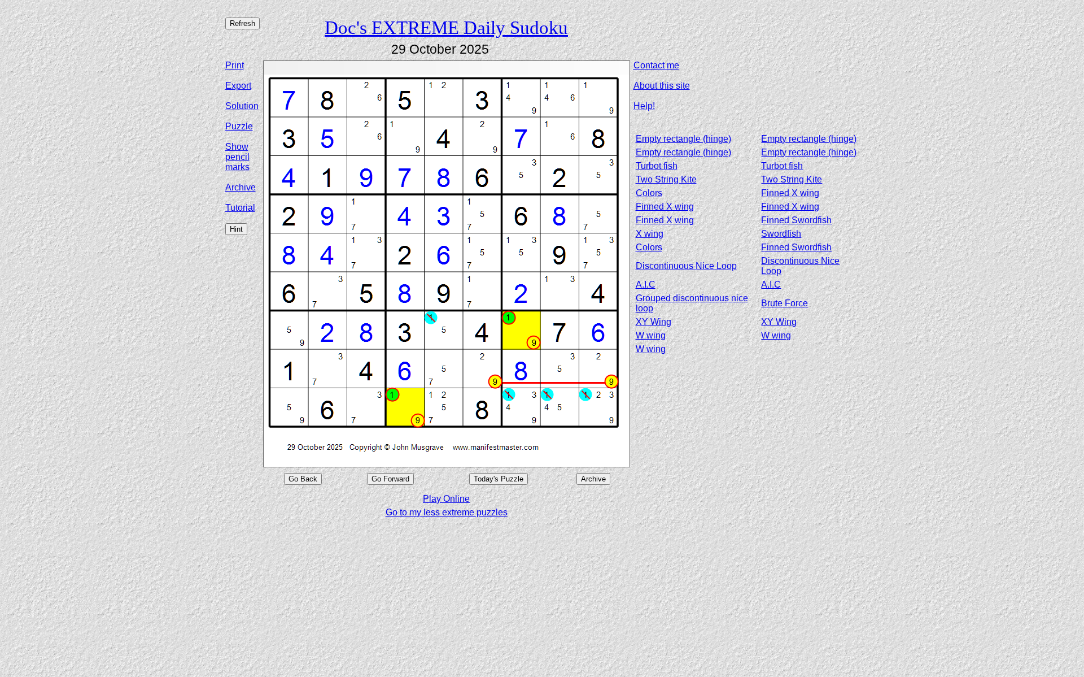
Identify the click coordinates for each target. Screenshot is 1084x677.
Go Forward (390, 479)
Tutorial (240, 207)
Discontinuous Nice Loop (686, 266)
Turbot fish (657, 166)
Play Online (446, 499)
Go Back (303, 479)
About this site (661, 85)
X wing (649, 233)
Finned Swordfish (796, 220)
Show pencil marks (237, 157)
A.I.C (645, 284)
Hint (236, 229)
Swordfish (781, 233)
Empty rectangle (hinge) (683, 139)
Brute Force (784, 303)
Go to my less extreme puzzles (447, 512)
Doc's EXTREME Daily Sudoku (446, 27)
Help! (644, 106)
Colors (649, 193)
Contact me (656, 65)
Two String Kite (666, 179)
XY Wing (653, 322)
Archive (240, 187)
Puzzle (239, 126)
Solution (242, 106)
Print (234, 65)
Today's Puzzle (498, 479)
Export (238, 85)
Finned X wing (790, 193)
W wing (651, 335)
